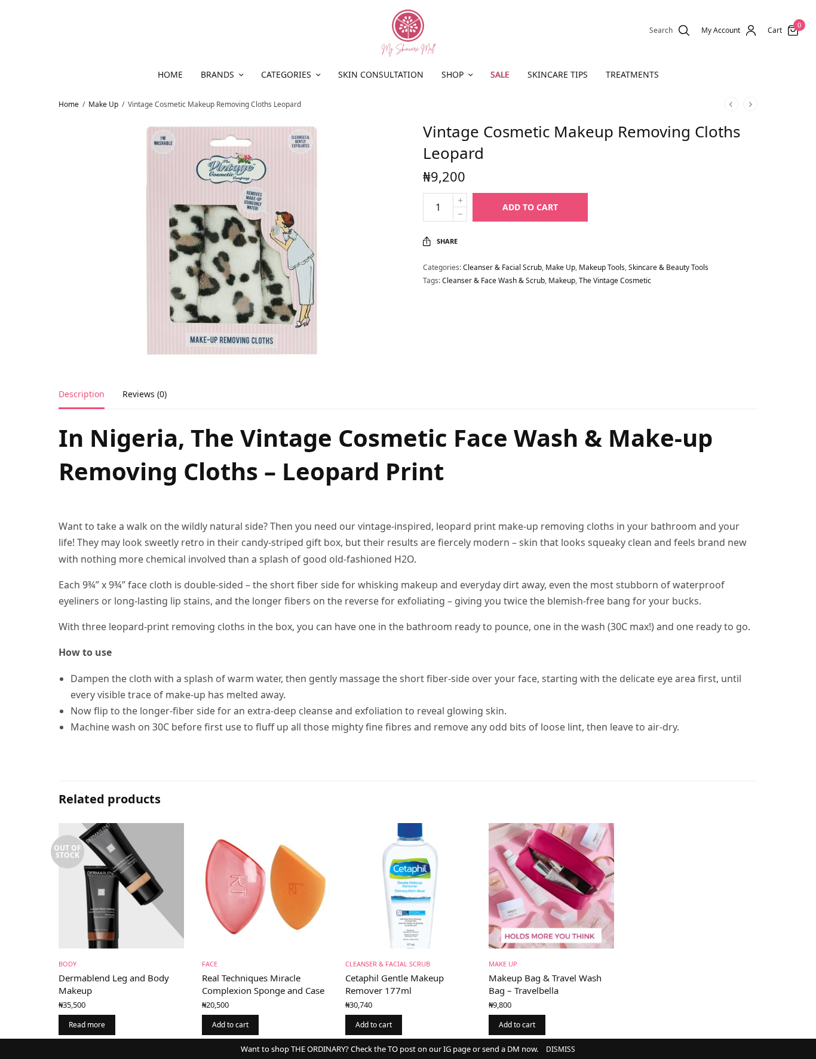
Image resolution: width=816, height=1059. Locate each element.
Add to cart (530, 207)
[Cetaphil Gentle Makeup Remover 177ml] (408, 886)
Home (170, 74)
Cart (775, 30)
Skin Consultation (381, 74)
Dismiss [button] (560, 1049)
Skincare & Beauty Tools (668, 267)
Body (67, 963)
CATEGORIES (286, 74)
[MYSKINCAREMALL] (408, 30)
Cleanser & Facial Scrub (502, 267)
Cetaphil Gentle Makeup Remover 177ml (394, 984)
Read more (87, 1025)
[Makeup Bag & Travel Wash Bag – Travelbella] (551, 886)
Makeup (561, 280)
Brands (217, 74)
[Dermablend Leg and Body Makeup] (121, 886)
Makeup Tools (602, 267)
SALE (500, 74)
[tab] (90, 399)
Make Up (103, 104)
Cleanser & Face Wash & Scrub (493, 280)
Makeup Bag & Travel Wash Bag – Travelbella (545, 984)
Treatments (632, 74)
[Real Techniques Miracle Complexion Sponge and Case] (264, 886)
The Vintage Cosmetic (615, 280)
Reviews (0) (144, 395)
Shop (452, 74)
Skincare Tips (557, 74)
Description (82, 395)
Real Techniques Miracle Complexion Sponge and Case (263, 984)
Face (209, 963)
